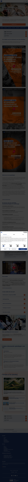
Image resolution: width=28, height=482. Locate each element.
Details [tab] (14, 234)
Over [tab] (23, 234)
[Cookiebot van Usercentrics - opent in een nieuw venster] (24, 232)
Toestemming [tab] (5, 234)
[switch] (11, 246)
